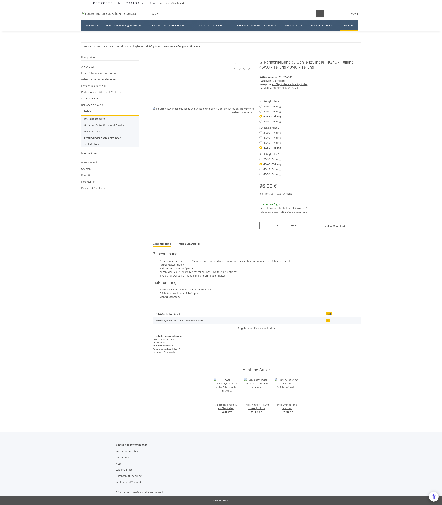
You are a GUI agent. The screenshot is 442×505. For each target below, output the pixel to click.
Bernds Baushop (90, 162)
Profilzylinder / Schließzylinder (289, 84)
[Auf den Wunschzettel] (246, 66)
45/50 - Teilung (272, 121)
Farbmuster (88, 181)
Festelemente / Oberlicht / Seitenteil (102, 92)
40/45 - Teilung (272, 116)
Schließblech (91, 144)
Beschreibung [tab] (162, 243)
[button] (333, 14)
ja (328, 320)
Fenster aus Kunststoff (94, 85)
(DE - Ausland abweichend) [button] (295, 211)
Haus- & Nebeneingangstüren (98, 73)
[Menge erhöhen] (303, 225)
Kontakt (85, 175)
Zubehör (86, 111)
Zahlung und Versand (128, 482)
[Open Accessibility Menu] (434, 497)
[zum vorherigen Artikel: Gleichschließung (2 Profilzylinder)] (349, 46)
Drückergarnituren (95, 118)
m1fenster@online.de (172, 3)
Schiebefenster (90, 98)
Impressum (122, 457)
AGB (118, 463)
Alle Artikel (87, 66)
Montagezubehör (94, 131)
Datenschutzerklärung (129, 476)
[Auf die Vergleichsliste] (237, 66)
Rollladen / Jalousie (92, 105)
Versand (287, 193)
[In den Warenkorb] (155, 58)
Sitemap (86, 168)
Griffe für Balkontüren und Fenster (104, 125)
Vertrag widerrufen (127, 451)
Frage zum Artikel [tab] (188, 243)
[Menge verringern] (263, 225)
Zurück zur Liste (92, 46)
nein (329, 314)
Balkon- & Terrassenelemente (98, 79)
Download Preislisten (93, 188)
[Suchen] (320, 13)
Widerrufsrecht (124, 469)
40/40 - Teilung (272, 111)
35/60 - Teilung (272, 106)
